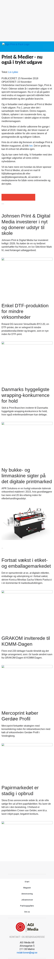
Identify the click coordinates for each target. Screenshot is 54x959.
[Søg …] (50, 47)
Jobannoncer (27, 900)
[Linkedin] (30, 867)
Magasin (27, 888)
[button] (45, 46)
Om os (27, 912)
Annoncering (27, 894)
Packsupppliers (27, 906)
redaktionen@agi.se (27, 952)
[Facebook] (24, 867)
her (31, 145)
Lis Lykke (13, 72)
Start (27, 882)
